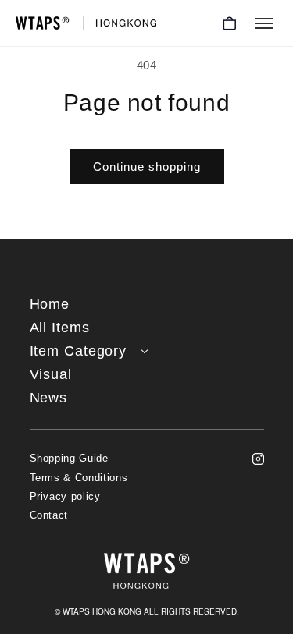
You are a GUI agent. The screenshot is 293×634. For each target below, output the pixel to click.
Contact (49, 515)
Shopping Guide (69, 458)
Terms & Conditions (79, 478)
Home (50, 304)
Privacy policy (65, 496)
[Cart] (230, 23)
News (49, 398)
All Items (60, 328)
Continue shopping (147, 166)
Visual (51, 374)
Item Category (78, 351)
